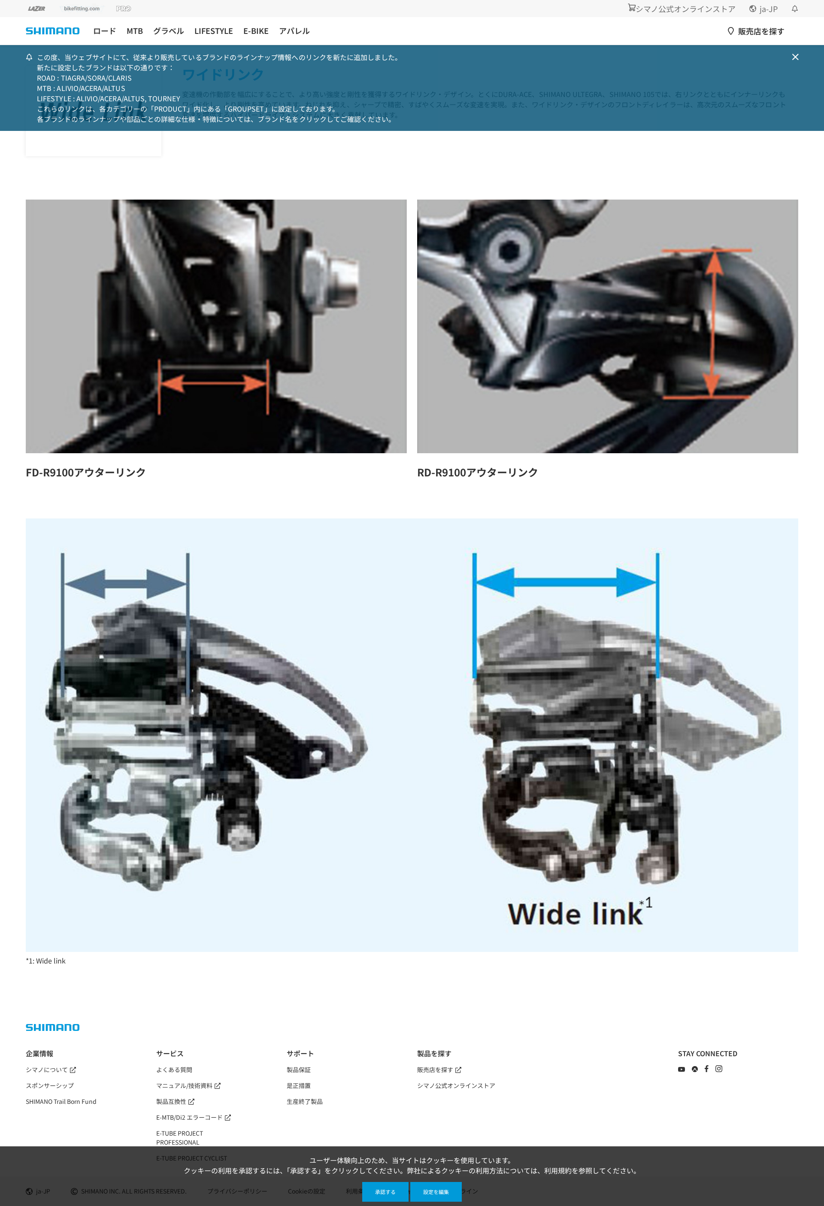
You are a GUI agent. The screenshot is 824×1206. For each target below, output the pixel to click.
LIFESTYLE (213, 31)
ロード (104, 31)
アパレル (294, 31)
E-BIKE (256, 31)
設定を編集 (436, 1191)
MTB (135, 31)
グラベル (168, 31)
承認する (385, 1191)
